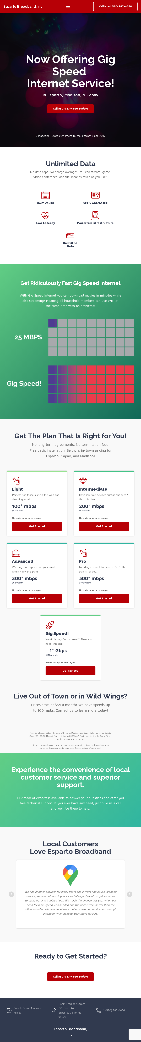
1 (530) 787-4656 (114, 1010)
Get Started (37, 526)
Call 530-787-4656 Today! (70, 108)
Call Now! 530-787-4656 (115, 6)
